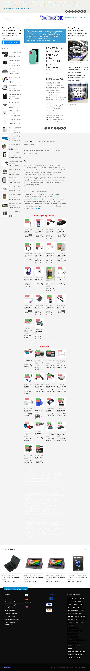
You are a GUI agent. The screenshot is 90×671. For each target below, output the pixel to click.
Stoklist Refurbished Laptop (12, 619)
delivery (77, 616)
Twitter (49, 128)
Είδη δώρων (78, 645)
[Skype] (81, 11)
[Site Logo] (35, 14)
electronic (70, 619)
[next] (64, 48)
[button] (41, 64)
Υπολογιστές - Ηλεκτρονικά (75, 654)
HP (80, 619)
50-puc (80, 604)
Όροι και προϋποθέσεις (11, 602)
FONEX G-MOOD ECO (57, 115)
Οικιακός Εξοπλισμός (25, 5)
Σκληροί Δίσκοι (60, 5)
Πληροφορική (71, 648)
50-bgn (79, 601)
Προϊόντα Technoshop (10, 5)
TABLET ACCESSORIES (6, 575)
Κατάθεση (35, 199)
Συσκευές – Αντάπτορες (43, 5)
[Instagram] (78, 11)
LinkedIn (52, 128)
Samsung (75, 634)
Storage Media (80, 640)
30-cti (76, 598)
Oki (58, 253)
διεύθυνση (36, 208)
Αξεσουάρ (42, 384)
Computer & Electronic (63, 229)
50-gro (69, 604)
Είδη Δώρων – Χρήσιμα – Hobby (12, 2)
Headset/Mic (27, 229)
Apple (34, 5)
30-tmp (74, 601)
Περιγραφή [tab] (28, 141)
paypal (81, 622)
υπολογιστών (77, 657)
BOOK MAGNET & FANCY (73, 610)
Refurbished (76, 5)
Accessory (26, 433)
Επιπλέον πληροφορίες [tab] (48, 141)
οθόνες (70, 657)
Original (61, 253)
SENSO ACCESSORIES (72, 637)
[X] (69, 11)
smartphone (71, 640)
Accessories (49, 305)
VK (64, 128)
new (84, 619)
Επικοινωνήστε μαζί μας (15, 588)
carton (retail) (77, 613)
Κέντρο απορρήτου (10, 610)
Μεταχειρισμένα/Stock (10, 8)
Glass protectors (39, 229)
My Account (69, 5)
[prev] (61, 48)
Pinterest (58, 128)
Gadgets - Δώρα (49, 283)
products (70, 631)
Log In (21, 8)
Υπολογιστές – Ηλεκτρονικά (30, 2)
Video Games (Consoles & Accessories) (51, 2)
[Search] (27, 19)
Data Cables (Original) (29, 253)
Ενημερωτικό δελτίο (10, 616)
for (76, 619)
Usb (69, 642)
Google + (55, 128)
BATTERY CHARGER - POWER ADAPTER (43, 277)
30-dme (82, 598)
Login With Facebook (12, 42)
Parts (53, 305)
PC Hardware (71, 625)
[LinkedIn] (84, 11)
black (78, 607)
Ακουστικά (26, 277)
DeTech (83, 616)
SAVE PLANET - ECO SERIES (52, 117)
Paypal (57, 197)
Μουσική (53, 5)
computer (70, 616)
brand (82, 610)
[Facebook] (66, 11)
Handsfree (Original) (40, 253)
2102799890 (64, 18)
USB (58, 277)
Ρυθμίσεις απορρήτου (11, 613)
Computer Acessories (40, 305)
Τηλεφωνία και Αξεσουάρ (69, 2)
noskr (76, 622)
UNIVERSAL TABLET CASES (17, 575)
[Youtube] (75, 11)
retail (69, 634)
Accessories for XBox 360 (41, 329)
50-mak (75, 604)
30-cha (71, 598)
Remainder (26, 359)
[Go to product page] (5, 54)
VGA (47, 229)
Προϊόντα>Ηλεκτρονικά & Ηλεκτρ (76, 651)
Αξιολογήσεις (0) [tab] (31, 144)
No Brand (26, 328)
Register (28, 8)
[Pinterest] (72, 11)
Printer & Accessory (73, 628)
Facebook (45, 128)
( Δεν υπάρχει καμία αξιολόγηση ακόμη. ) (54, 73)
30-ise (52, 119)
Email (61, 128)
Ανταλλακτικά (75, 642)
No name (37, 384)
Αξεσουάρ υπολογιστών (51, 253)
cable (69, 613)
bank (74, 607)
